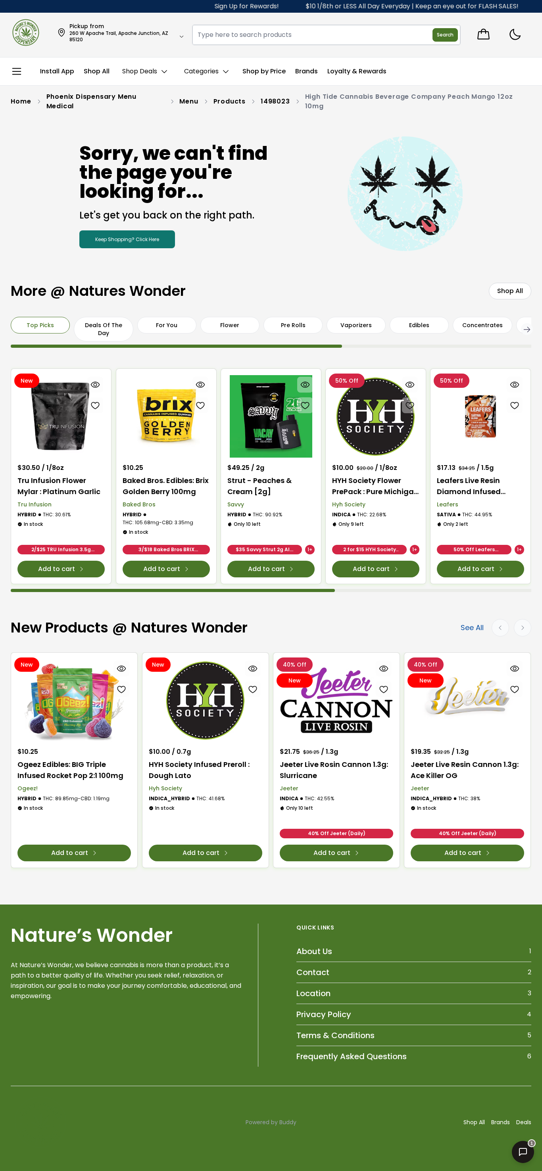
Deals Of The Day (103, 329)
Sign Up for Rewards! (221, 6)
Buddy (287, 1122)
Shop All (474, 1122)
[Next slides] (522, 627)
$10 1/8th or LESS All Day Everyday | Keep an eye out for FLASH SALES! (387, 6)
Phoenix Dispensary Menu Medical (91, 101)
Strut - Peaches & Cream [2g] (259, 485)
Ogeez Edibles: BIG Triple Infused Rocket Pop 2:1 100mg (70, 769)
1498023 (275, 101)
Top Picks (40, 325)
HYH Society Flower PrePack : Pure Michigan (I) (375, 486)
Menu (188, 101)
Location (313, 993)
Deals (523, 1122)
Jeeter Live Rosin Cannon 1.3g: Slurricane (334, 769)
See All (472, 627)
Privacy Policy (323, 1014)
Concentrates (482, 325)
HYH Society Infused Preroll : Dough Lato (199, 769)
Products (229, 101)
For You (166, 325)
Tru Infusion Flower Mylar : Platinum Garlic (58, 485)
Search (445, 34)
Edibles (419, 325)
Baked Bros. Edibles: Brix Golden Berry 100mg (166, 485)
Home (21, 101)
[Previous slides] (500, 627)
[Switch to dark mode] (514, 34)
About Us (314, 951)
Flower (229, 325)
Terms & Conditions (335, 1035)
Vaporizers (356, 325)
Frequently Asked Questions (351, 1056)
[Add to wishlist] (96, 405)
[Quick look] (96, 385)
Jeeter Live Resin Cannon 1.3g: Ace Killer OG (465, 769)
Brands (500, 1122)
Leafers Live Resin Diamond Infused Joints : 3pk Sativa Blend (470, 486)
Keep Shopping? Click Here (127, 239)
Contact (312, 972)
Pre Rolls (293, 325)
